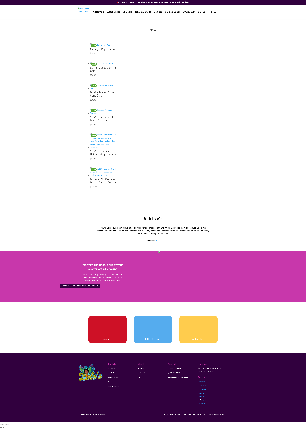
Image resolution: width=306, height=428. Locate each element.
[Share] (6, 424)
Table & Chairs (114, 373)
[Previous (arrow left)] (1, 427)
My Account (189, 12)
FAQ (139, 377)
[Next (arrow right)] (3, 427)
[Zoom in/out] (1, 424)
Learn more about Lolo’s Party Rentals (80, 286)
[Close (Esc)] (8, 424)
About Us (141, 368)
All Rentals (98, 12)
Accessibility (197, 414)
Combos (158, 12)
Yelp (157, 240)
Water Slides (113, 12)
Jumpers (127, 12)
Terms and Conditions (183, 414)
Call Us (201, 12)
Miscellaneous (113, 386)
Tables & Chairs (143, 12)
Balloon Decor (172, 12)
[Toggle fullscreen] (3, 424)
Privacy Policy (168, 414)
